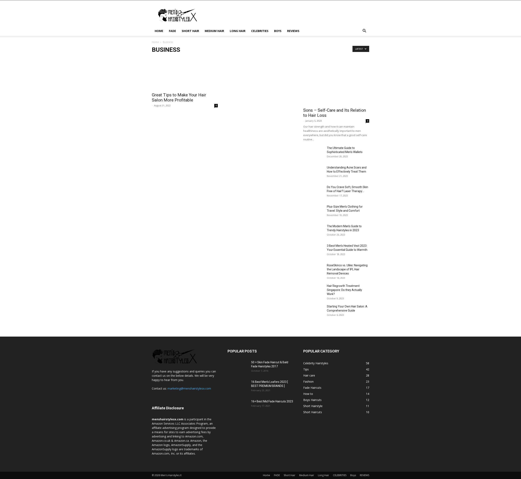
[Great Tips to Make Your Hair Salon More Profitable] (185, 73)
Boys (277, 31)
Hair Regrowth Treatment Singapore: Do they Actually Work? (344, 290)
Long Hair (237, 31)
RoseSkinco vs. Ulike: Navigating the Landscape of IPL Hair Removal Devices (347, 269)
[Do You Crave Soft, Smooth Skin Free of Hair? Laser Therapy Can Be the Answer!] (313, 192)
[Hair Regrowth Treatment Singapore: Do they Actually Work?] (313, 291)
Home (159, 31)
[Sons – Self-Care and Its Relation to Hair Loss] (336, 81)
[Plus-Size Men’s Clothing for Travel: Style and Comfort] (309, 209)
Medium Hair (214, 31)
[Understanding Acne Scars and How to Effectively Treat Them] (313, 172)
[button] (364, 31)
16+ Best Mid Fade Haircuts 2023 (272, 401)
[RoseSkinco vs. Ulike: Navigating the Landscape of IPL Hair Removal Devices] (313, 270)
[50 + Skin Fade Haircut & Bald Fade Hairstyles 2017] (238, 367)
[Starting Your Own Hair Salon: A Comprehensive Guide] (313, 311)
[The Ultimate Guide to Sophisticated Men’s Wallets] (313, 153)
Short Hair (190, 31)
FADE (172, 31)
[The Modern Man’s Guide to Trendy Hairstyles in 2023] (313, 231)
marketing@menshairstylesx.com (189, 388)
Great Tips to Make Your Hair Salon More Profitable (179, 97)
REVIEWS (293, 31)
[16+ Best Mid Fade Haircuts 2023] (238, 406)
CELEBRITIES (259, 31)
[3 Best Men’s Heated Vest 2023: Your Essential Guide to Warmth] (313, 251)
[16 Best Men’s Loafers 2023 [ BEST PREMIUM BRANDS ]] (238, 387)
